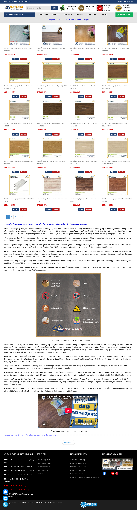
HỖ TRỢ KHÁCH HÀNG (79, 454)
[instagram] (116, 474)
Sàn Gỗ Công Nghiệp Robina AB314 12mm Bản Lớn (19, 162)
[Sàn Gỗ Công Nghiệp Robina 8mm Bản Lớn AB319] (117, 185)
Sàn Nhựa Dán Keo (43, 467)
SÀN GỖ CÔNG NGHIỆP (65, 19)
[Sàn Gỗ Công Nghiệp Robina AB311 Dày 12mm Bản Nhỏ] (117, 148)
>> (30, 217)
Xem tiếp (23, 59)
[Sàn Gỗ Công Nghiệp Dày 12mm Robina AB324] (19, 110)
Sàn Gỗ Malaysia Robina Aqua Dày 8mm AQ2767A (83, 87)
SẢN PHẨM (41, 454)
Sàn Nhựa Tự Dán (43, 470)
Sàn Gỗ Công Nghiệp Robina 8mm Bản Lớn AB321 (84, 200)
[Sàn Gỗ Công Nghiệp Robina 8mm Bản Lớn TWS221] (19, 185)
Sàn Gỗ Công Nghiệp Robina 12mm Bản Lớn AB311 (83, 162)
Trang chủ (43, 14)
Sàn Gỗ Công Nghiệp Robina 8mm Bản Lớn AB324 (52, 200)
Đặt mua (15, 59)
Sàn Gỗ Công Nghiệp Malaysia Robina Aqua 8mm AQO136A (19, 87)
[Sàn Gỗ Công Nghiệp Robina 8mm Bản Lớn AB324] (52, 185)
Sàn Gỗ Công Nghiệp (44, 460)
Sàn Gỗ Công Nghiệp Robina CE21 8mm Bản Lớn (116, 49)
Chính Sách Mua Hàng (77, 460)
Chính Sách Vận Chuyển (78, 463)
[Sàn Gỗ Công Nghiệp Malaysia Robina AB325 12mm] (117, 72)
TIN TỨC (79, 14)
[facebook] (104, 474)
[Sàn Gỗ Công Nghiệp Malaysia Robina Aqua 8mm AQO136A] (19, 72)
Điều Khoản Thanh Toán (78, 467)
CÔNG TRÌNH (91, 14)
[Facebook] (117, 469)
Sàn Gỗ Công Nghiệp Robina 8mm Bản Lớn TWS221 (19, 200)
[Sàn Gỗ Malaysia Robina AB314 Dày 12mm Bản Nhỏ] (52, 148)
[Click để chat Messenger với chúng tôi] (5, 492)
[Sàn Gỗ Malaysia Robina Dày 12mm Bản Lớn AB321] (85, 110)
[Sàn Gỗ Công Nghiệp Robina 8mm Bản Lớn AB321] (85, 185)
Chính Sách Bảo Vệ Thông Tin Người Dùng (84, 477)
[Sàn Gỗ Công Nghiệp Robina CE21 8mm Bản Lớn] (117, 35)
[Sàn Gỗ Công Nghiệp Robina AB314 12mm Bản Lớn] (19, 148)
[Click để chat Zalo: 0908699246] (5, 498)
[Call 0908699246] (5, 504)
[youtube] (112, 474)
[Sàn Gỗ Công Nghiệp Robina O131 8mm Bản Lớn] (19, 35)
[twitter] (108, 474)
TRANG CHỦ (122, 1)
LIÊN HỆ (130, 1)
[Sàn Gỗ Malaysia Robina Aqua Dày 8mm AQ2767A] (85, 72)
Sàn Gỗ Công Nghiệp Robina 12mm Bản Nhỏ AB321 (50, 125)
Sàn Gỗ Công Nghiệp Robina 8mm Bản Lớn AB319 (117, 200)
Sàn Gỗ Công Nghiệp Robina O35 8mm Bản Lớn (85, 49)
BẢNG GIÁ (56, 14)
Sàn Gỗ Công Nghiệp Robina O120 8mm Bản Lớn (51, 49)
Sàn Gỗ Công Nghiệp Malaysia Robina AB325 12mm (115, 87)
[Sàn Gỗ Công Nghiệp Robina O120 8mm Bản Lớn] (52, 35)
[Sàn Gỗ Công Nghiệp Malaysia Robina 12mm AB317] (117, 110)
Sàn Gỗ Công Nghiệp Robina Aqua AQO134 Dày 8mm (52, 87)
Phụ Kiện (40, 474)
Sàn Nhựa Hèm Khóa (44, 463)
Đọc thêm (67, 442)
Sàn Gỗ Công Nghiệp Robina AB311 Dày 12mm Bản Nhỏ (116, 162)
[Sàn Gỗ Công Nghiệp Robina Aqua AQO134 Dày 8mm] (52, 72)
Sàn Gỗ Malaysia (83, 19)
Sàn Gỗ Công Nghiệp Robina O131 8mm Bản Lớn (18, 49)
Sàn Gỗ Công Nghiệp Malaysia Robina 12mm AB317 (115, 125)
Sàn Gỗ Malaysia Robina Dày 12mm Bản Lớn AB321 (83, 125)
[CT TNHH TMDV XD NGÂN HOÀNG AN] (14, 9)
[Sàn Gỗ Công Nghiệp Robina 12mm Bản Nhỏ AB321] (52, 110)
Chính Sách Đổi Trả (76, 474)
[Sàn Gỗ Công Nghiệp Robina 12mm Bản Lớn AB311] (85, 148)
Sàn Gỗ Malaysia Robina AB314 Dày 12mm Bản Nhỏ (51, 162)
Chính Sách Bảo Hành (77, 470)
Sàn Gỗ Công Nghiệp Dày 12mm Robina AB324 (18, 125)
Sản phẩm (68, 14)
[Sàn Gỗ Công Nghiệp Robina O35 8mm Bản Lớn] (85, 35)
